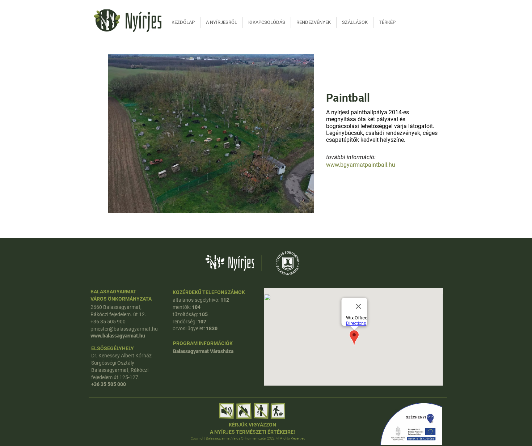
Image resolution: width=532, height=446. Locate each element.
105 (203, 314)
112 (224, 300)
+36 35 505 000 (108, 384)
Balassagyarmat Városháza (203, 351)
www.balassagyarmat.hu (118, 336)
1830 (212, 328)
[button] (211, 133)
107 (202, 321)
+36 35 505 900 (108, 321)
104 (196, 307)
